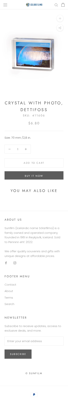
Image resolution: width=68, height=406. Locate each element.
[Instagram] (14, 262)
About (9, 291)
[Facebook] (6, 262)
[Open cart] (63, 5)
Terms (9, 298)
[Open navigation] (5, 4)
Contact (10, 285)
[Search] (56, 4)
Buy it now (34, 176)
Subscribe (18, 354)
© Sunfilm (34, 373)
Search (9, 304)
